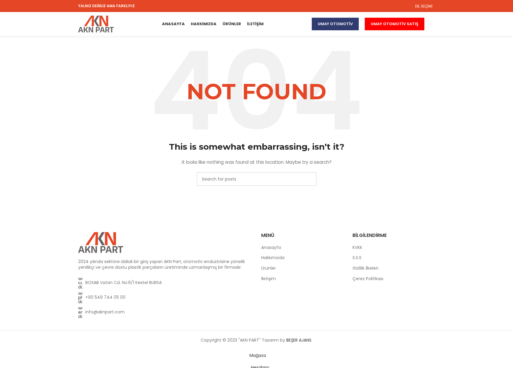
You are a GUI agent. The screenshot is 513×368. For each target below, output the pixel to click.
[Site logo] (96, 24)
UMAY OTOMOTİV (335, 24)
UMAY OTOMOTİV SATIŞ (394, 24)
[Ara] (432, 24)
